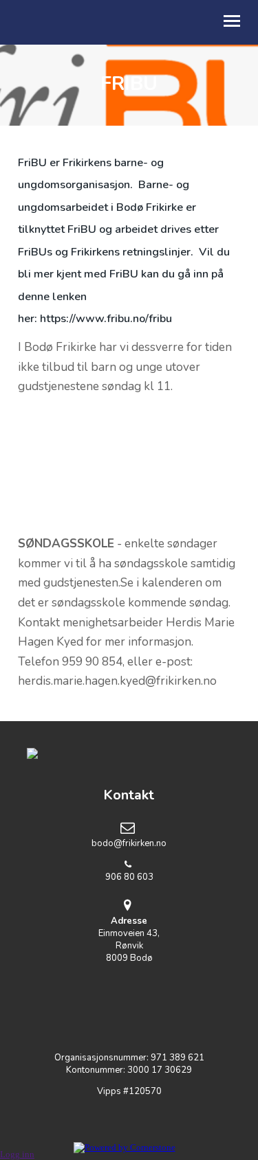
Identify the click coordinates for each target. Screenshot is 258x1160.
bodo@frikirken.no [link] (129, 843)
